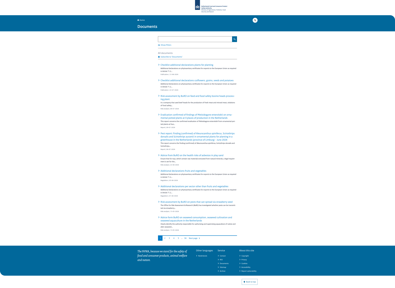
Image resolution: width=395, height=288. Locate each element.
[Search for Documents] (234, 39)
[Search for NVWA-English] (255, 20)
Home (142, 20)
